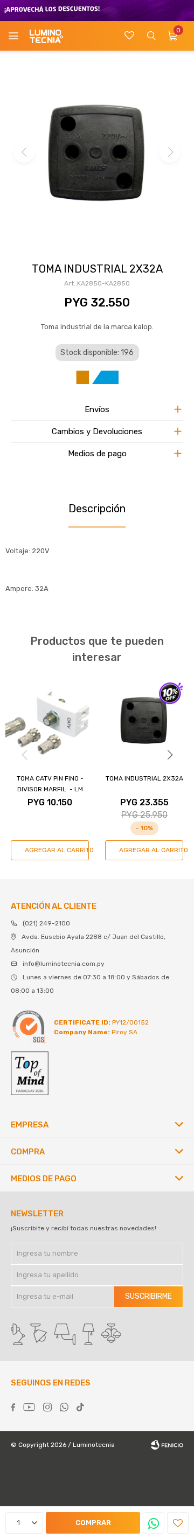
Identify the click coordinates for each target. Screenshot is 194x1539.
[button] (151, 36)
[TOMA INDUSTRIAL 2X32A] (144, 720)
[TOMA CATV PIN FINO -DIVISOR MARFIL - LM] (49, 720)
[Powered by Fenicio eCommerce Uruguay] (167, 1445)
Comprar (93, 1523)
